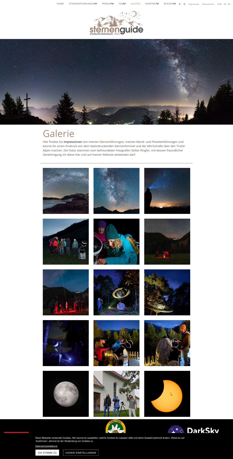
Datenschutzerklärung (46, 446)
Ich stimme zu (47, 452)
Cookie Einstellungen (80, 452)
